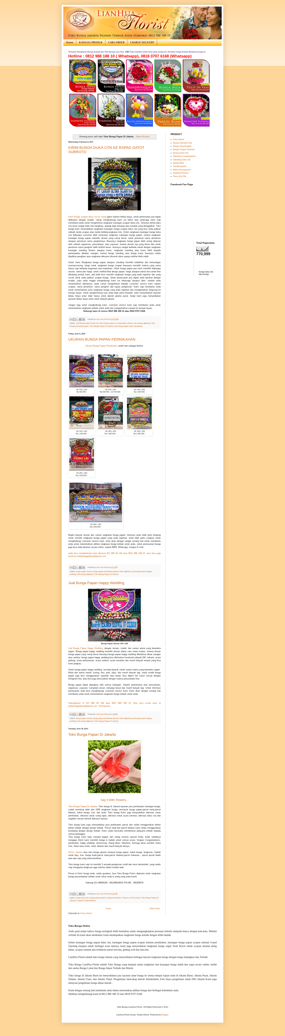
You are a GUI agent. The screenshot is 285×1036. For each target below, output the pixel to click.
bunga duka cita (82, 898)
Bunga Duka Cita (180, 153)
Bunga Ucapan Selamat (183, 149)
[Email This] (71, 319)
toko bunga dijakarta (142, 323)
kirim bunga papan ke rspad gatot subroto (116, 323)
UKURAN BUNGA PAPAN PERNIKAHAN (101, 339)
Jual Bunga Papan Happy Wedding (96, 583)
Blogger (164, 1015)
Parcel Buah (178, 139)
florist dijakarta (125, 571)
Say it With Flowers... (114, 800)
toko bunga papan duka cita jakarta (128, 326)
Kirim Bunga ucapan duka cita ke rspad (87, 216)
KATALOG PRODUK (91, 42)
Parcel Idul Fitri (179, 176)
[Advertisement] (190, 285)
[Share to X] (77, 319)
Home (69, 42)
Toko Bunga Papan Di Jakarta (101, 326)
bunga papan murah (84, 571)
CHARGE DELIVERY (142, 42)
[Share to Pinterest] (83, 319)
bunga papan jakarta (98, 898)
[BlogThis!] (74, 319)
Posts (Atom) (86, 913)
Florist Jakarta (75, 852)
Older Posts (154, 908)
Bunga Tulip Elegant (182, 146)
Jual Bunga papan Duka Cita (87, 323)
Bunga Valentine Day (182, 143)
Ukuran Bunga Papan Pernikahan (101, 346)
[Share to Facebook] (80, 319)
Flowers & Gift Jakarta (131, 898)
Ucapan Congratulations (86, 900)
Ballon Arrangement (182, 170)
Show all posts (143, 136)
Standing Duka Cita (181, 160)
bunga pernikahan (114, 898)
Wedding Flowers (181, 173)
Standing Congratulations (184, 156)
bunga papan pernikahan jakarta (106, 571)
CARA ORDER (116, 42)
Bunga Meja (178, 163)
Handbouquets (179, 166)
